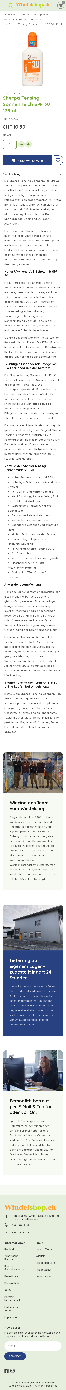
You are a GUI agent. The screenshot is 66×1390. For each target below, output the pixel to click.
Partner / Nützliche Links (13, 1298)
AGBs (7, 1290)
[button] (4, 5)
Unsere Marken (45, 1249)
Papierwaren (43, 1276)
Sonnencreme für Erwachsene (27, 19)
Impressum (11, 1317)
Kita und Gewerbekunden (14, 1267)
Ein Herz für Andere (11, 1308)
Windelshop (10, 14)
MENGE (7, 135)
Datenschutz (11, 1283)
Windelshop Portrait (11, 1257)
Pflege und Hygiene (35, 14)
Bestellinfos (11, 1276)
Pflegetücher (43, 1269)
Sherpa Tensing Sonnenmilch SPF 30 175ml (35, 24)
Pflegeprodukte (45, 1262)
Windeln (40, 1256)
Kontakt (9, 1249)
